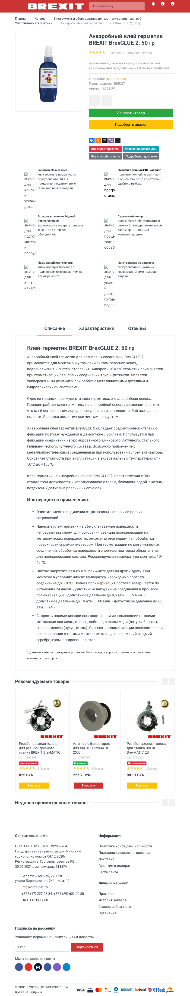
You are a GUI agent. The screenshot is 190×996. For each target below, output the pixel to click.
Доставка (106, 859)
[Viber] (111, 140)
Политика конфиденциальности (125, 846)
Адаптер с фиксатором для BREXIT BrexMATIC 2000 (92, 748)
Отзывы (137, 328)
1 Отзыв (114, 53)
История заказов (112, 900)
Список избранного (114, 907)
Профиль (106, 894)
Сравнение (107, 913)
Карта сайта (108, 872)
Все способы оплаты (105, 156)
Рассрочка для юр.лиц (140, 148)
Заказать (34, 785)
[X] (105, 140)
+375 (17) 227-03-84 (37, 894)
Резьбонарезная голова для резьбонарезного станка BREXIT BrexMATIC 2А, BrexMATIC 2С (39, 748)
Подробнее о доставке (141, 156)
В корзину (88, 785)
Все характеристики (105, 148)
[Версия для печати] (117, 140)
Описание (54, 328)
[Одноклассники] (98, 140)
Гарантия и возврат (114, 866)
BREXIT (119, 83)
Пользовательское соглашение (124, 853)
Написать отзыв (139, 53)
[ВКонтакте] (92, 140)
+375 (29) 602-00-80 (69, 894)
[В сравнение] (106, 100)
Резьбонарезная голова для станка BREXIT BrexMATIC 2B (146, 748)
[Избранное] (150, 6)
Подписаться (87, 947)
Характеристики (96, 328)
